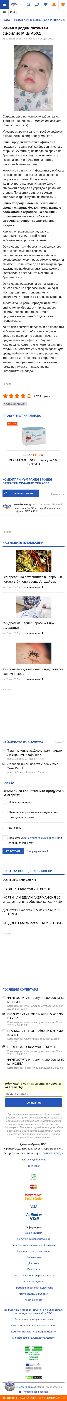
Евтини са (15, 827)
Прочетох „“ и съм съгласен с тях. (35, 840)
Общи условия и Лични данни (40, 837)
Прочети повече (31, 587)
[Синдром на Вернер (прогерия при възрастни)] (33, 607)
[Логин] (54, 4)
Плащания (33, 1269)
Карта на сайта (33, 1299)
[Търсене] (28, 4)
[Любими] (45, 4)
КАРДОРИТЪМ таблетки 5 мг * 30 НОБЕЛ (33, 923)
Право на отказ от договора (33, 1251)
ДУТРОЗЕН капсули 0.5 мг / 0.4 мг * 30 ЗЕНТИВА (31, 912)
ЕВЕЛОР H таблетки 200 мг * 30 (26, 889)
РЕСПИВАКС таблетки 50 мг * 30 (31, 1047)
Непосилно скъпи (19, 802)
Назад (6, 19)
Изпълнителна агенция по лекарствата (33, 1325)
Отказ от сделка (33, 1281)
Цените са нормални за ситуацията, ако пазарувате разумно (33, 815)
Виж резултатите (36, 851)
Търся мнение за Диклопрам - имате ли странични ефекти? (34, 752)
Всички (58, 742)
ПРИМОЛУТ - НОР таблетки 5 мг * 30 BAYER (35, 1016)
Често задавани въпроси (33, 1293)
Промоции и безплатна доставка (33, 1287)
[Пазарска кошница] (62, 4)
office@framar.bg (36, 1159)
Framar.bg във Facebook (35, 1392)
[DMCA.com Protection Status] (34, 1378)
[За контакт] (37, 4)
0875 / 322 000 (51, 1153)
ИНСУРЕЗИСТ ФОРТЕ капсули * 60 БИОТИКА (33, 462)
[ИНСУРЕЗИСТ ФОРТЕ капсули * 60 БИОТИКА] (33, 436)
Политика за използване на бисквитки (33, 1244)
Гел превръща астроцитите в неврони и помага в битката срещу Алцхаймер (32, 579)
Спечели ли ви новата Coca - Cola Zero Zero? (32, 766)
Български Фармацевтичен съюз (33, 1319)
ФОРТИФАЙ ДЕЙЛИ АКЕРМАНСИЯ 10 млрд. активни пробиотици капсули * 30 (32, 899)
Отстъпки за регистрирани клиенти (33, 1275)
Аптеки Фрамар (27, 1387)
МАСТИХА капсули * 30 (20, 880)
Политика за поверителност (33, 1238)
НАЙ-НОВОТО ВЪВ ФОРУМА (23, 742)
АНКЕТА (8, 782)
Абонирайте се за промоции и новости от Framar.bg (33, 1085)
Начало (18, 19)
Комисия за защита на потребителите (33, 1331)
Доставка (33, 1263)
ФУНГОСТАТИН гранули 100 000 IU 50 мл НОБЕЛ (35, 1000)
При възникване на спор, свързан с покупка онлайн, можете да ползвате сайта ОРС (33, 1311)
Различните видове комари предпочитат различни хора (33, 671)
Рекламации (33, 1257)
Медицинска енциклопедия (42, 19)
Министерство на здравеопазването (33, 1337)
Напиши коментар (24, 493)
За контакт (34, 1165)
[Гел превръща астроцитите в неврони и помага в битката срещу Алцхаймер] (33, 561)
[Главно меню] (4, 4)
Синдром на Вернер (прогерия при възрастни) (28, 625)
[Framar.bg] (14, 4)
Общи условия (33, 1232)
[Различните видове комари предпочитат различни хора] (33, 653)
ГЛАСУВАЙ (13, 851)
